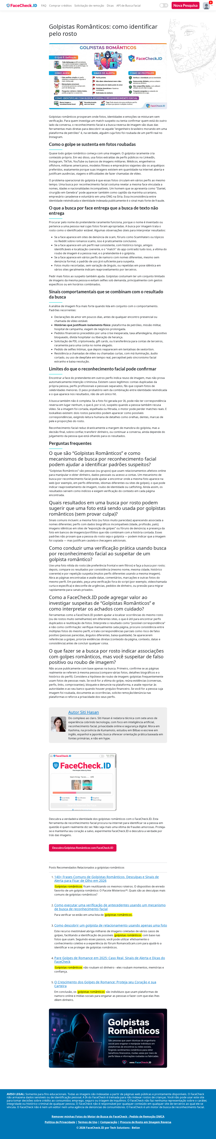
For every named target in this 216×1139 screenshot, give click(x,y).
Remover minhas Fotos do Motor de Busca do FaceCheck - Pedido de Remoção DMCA (108, 1116)
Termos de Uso (87, 1122)
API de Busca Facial (128, 5)
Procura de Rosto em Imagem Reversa (145, 1122)
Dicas (110, 5)
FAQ (43, 5)
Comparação (108, 1122)
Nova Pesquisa (185, 5)
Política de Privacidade (60, 1122)
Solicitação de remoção (89, 5)
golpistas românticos (118, 915)
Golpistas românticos (68, 886)
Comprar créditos (60, 5)
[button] (207, 5)
